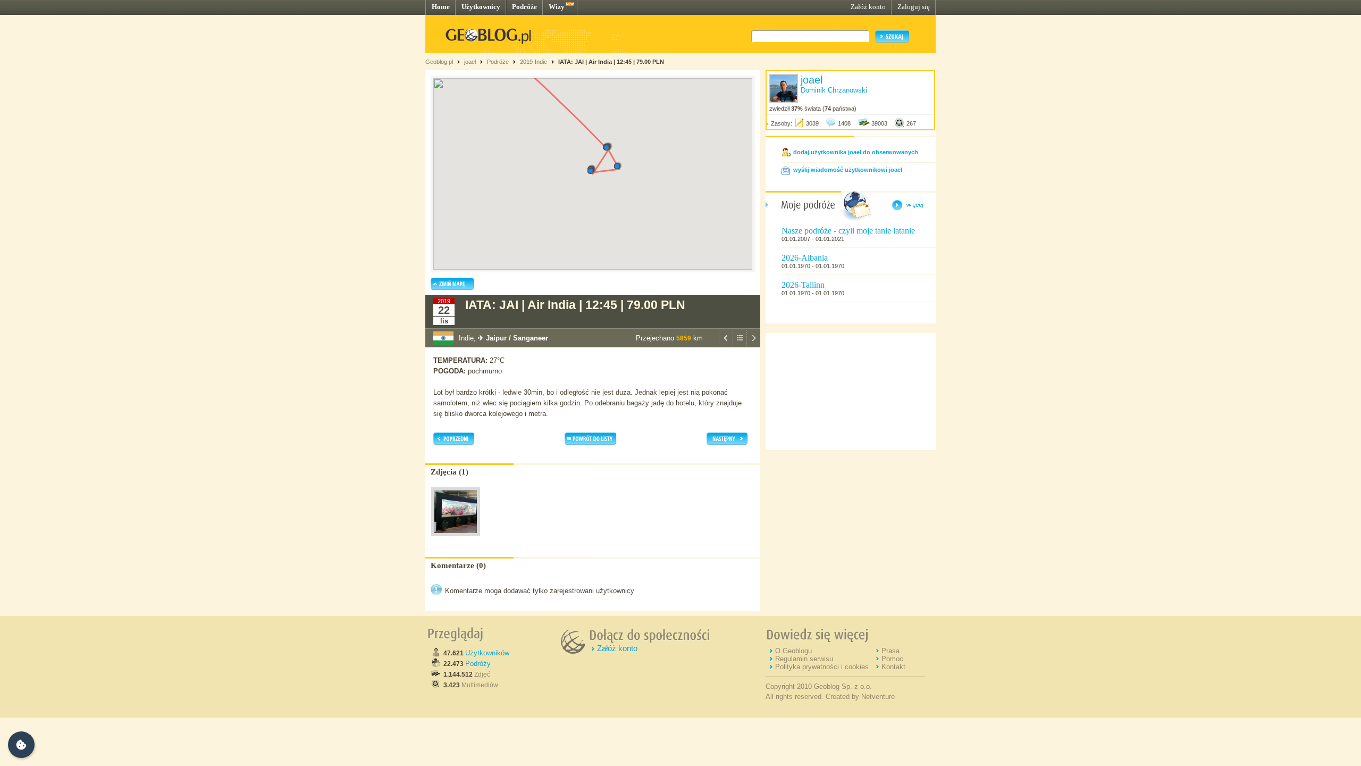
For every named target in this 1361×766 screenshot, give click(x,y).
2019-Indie (533, 62)
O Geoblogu (793, 651)
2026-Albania (805, 257)
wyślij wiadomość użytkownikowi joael (847, 169)
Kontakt (893, 667)
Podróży (478, 664)
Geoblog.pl (439, 62)
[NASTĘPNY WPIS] (753, 345)
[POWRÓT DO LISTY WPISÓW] (739, 345)
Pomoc (892, 659)
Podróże (524, 7)
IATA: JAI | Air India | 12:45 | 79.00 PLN (611, 62)
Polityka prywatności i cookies (822, 667)
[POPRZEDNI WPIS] (726, 345)
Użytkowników (487, 653)
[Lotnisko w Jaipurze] (455, 539)
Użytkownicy (480, 7)
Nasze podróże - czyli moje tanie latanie (848, 230)
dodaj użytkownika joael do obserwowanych (855, 152)
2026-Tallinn (803, 284)
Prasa (890, 651)
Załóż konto (868, 7)
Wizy (557, 7)
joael (470, 62)
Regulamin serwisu (804, 659)
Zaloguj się (913, 7)
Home (441, 7)
